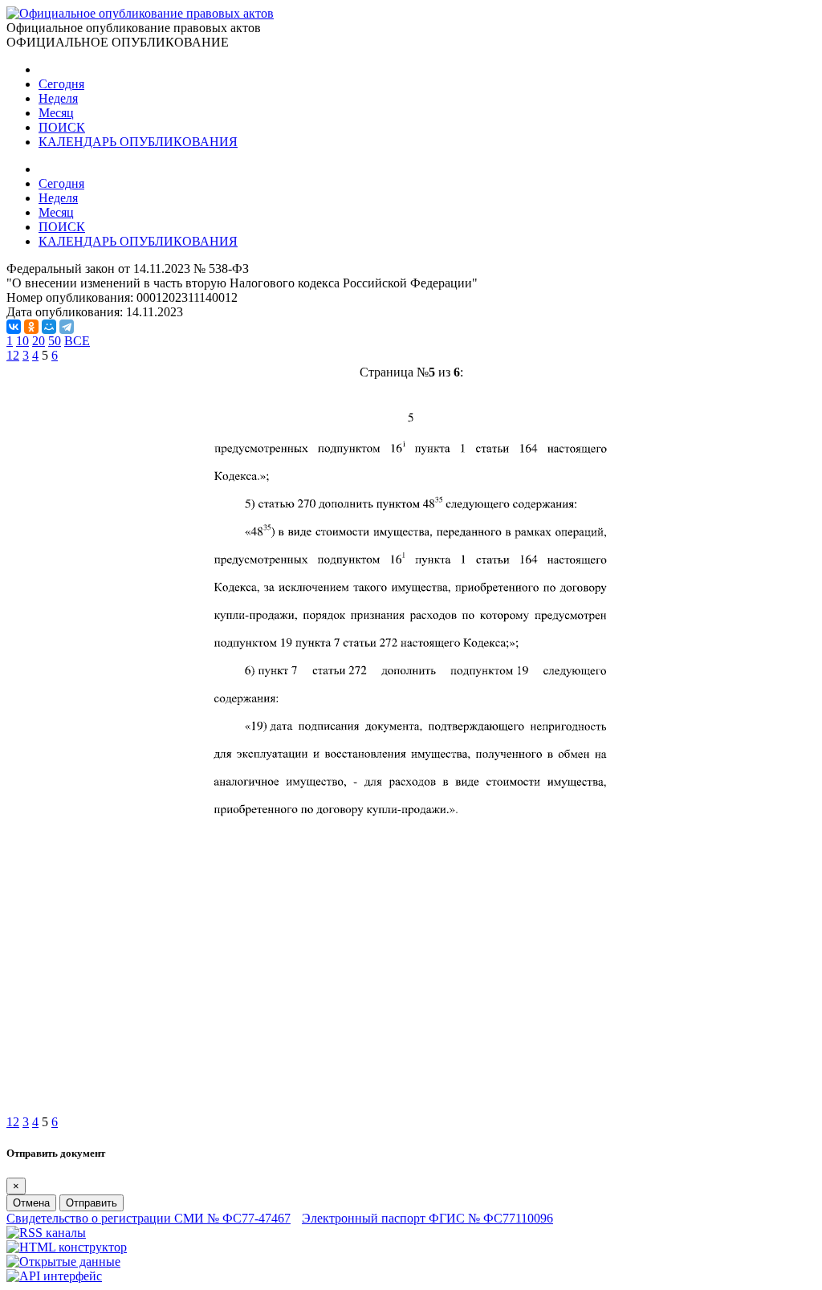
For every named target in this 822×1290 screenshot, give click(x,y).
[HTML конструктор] (66, 1247)
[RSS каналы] (46, 1232)
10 (22, 341)
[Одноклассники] (31, 326)
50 (54, 341)
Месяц (56, 113)
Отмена (31, 1203)
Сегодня (61, 84)
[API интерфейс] (54, 1276)
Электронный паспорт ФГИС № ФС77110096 (427, 1218)
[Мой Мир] (49, 326)
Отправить (91, 1203)
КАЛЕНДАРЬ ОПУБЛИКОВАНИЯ (138, 142)
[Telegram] (66, 326)
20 (38, 341)
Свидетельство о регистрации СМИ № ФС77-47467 (148, 1218)
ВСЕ (77, 341)
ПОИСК (62, 127)
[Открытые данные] (63, 1261)
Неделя (58, 98)
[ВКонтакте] (13, 326)
